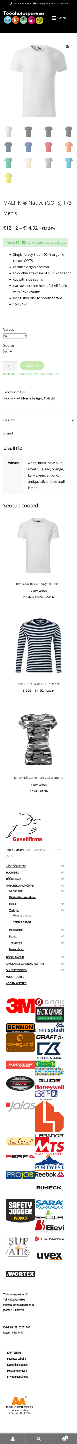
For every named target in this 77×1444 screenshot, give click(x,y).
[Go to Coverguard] (20, 1042)
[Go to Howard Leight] (49, 1095)
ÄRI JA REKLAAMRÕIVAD (20, 885)
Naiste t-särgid (22, 922)
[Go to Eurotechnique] (49, 1071)
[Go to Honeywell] (49, 1087)
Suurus (8, 345)
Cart (59, 1436)
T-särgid (49, 398)
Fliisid (12, 904)
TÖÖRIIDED (12, 872)
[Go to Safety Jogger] (20, 1211)
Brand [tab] (8, 433)
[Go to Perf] (20, 1157)
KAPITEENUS (14, 1352)
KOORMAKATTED (16, 983)
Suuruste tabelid (16, 1358)
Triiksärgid (15, 943)
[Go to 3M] (20, 1005)
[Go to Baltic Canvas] (49, 1014)
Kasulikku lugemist (17, 1364)
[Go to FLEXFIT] (20, 1083)
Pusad (13, 936)
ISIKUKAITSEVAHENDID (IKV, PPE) (25, 964)
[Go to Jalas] (20, 1106)
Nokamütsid (16, 949)
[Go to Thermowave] (49, 1238)
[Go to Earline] (49, 1064)
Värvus (8, 329)
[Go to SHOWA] (49, 1214)
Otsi (38, 1438)
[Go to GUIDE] (49, 1080)
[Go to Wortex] (20, 1274)
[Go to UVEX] (49, 1256)
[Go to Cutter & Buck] (49, 1050)
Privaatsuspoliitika (17, 1376)
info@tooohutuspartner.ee (52, 3)
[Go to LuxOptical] (20, 1141)
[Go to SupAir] (20, 1246)
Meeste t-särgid (31, 398)
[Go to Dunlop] (20, 1065)
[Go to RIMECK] (49, 1188)
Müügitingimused (17, 1370)
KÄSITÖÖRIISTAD (16, 866)
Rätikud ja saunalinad (22, 897)
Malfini (20, 850)
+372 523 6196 (22, 3)
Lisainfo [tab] (9, 420)
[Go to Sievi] (49, 1228)
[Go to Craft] (49, 1037)
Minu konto (13, 1438)
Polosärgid (16, 930)
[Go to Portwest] (49, 1162)
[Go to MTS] (49, 1146)
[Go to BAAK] (49, 1002)
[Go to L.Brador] (49, 1119)
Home (9, 850)
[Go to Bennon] (20, 1028)
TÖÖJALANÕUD (15, 957)
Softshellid (16, 891)
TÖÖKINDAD (13, 879)
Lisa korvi (32, 365)
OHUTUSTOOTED (16, 970)
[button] (67, 47)
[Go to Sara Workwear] (49, 1204)
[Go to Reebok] (49, 1174)
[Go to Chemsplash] (49, 1028)
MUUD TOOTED (15, 977)
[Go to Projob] (20, 1175)
